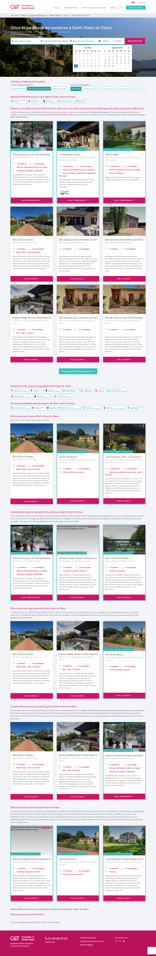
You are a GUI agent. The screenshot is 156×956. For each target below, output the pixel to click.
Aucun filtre (76, 89)
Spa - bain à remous (107, 89)
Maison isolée (123, 89)
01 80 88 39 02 (58, 938)
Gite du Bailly (112, 154)
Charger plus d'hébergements (77, 371)
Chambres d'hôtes (71, 8)
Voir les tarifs (31, 279)
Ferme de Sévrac (68, 456)
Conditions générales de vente (92, 941)
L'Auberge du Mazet (69, 154)
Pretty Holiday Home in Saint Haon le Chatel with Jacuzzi (42, 317)
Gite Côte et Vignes (22, 239)
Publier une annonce (136, 7)
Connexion (142, 2)
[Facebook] (120, 941)
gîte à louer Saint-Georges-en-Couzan (74, 157)
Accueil (57, 8)
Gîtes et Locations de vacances (94, 8)
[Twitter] (124, 941)
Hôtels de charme (59, 89)
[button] (133, 2)
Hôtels (113, 8)
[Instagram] (116, 941)
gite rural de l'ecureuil (116, 558)
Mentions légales (86, 945)
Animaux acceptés (90, 89)
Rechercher (135, 41)
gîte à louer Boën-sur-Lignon (116, 157)
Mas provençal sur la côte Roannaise (31, 154)
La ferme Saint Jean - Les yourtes (123, 456)
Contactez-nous (121, 938)
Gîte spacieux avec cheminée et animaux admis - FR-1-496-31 (91, 239)
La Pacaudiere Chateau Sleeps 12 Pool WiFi (127, 859)
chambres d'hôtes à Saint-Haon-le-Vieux (57, 114)
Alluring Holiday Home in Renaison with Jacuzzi (83, 558)
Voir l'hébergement (30, 200)
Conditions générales (88, 938)
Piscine (134, 89)
